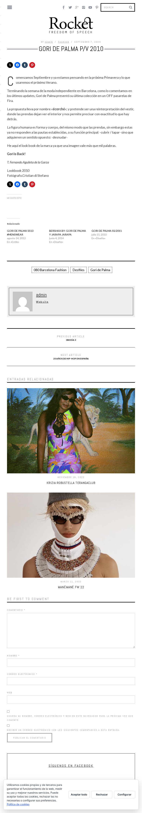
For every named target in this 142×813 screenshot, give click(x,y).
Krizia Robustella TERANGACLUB (71, 483)
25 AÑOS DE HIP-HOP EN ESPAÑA (71, 356)
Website (42, 301)
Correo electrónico (22, 674)
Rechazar (102, 794)
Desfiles (78, 270)
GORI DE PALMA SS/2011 (107, 230)
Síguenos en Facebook (71, 766)
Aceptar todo (79, 794)
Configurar (124, 794)
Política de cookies (18, 804)
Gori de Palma (100, 270)
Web (9, 692)
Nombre (13, 655)
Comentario (16, 610)
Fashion (63, 41)
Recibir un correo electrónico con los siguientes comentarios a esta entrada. (63, 730)
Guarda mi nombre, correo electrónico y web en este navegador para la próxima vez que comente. (70, 718)
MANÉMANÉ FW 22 (71, 587)
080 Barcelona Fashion (50, 270)
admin (49, 41)
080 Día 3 (71, 338)
